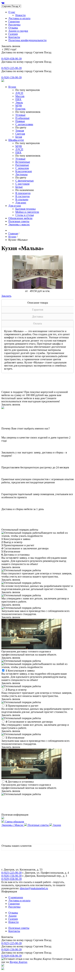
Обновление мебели (20, 218)
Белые (19, 186)
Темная (19, 130)
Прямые (20, 121)
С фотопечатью (24, 180)
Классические (23, 171)
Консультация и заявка (20, 670)
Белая (18, 136)
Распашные (22, 165)
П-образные (22, 118)
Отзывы (13, 27)
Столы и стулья (24, 215)
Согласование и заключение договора (29, 721)
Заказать (6, 295)
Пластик (20, 108)
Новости (20, 15)
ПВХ (18, 99)
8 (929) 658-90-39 (11, 58)
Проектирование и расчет (22, 705)
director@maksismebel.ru (34, 888)
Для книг (20, 202)
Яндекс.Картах (18, 962)
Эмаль (19, 102)
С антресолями (24, 124)
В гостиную (22, 196)
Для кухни (14, 205)
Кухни (12, 86)
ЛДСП (19, 93)
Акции (12, 915)
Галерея (13, 33)
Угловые (20, 114)
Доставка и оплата (19, 18)
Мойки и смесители (27, 211)
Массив (19, 96)
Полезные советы (18, 221)
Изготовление (15, 737)
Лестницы (21, 174)
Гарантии (14, 21)
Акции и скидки (18, 30)
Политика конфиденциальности (27, 40)
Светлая (20, 133)
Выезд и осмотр (16, 689)
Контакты (14, 37)
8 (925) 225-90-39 (11, 68)
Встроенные (22, 161)
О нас (11, 12)
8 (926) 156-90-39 (11, 77)
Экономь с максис (19, 224)
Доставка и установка (20, 781)
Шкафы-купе (16, 140)
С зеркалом (22, 168)
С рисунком (22, 183)
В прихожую (23, 193)
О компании (15, 897)
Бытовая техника (25, 208)
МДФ (18, 105)
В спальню (21, 199)
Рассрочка (14, 24)
